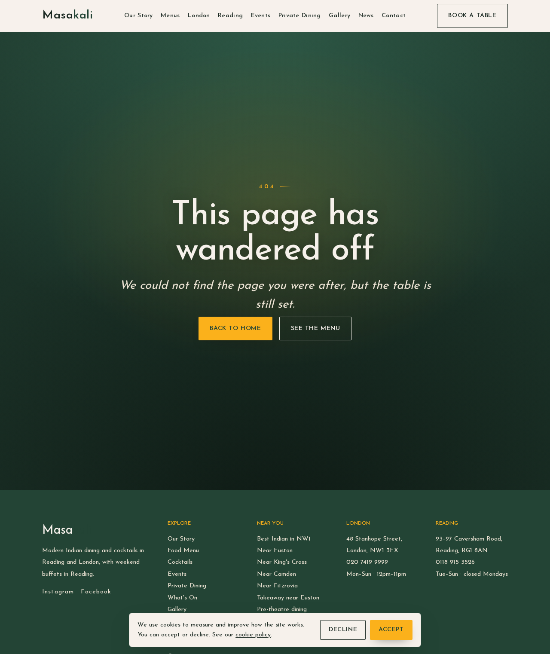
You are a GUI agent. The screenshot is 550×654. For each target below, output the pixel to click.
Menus (170, 15)
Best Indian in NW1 (284, 539)
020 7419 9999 (367, 562)
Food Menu (183, 550)
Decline (343, 629)
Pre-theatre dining (282, 609)
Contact (394, 15)
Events (261, 15)
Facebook (96, 592)
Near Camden (276, 574)
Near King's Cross (282, 562)
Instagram (58, 592)
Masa (67, 15)
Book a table (472, 15)
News (366, 15)
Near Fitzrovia (277, 586)
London (199, 15)
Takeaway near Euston (288, 598)
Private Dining (299, 15)
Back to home (235, 329)
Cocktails (180, 562)
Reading (230, 15)
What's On (182, 598)
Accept (391, 629)
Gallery (339, 15)
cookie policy (253, 635)
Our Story (138, 15)
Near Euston (275, 550)
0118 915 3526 (455, 562)
